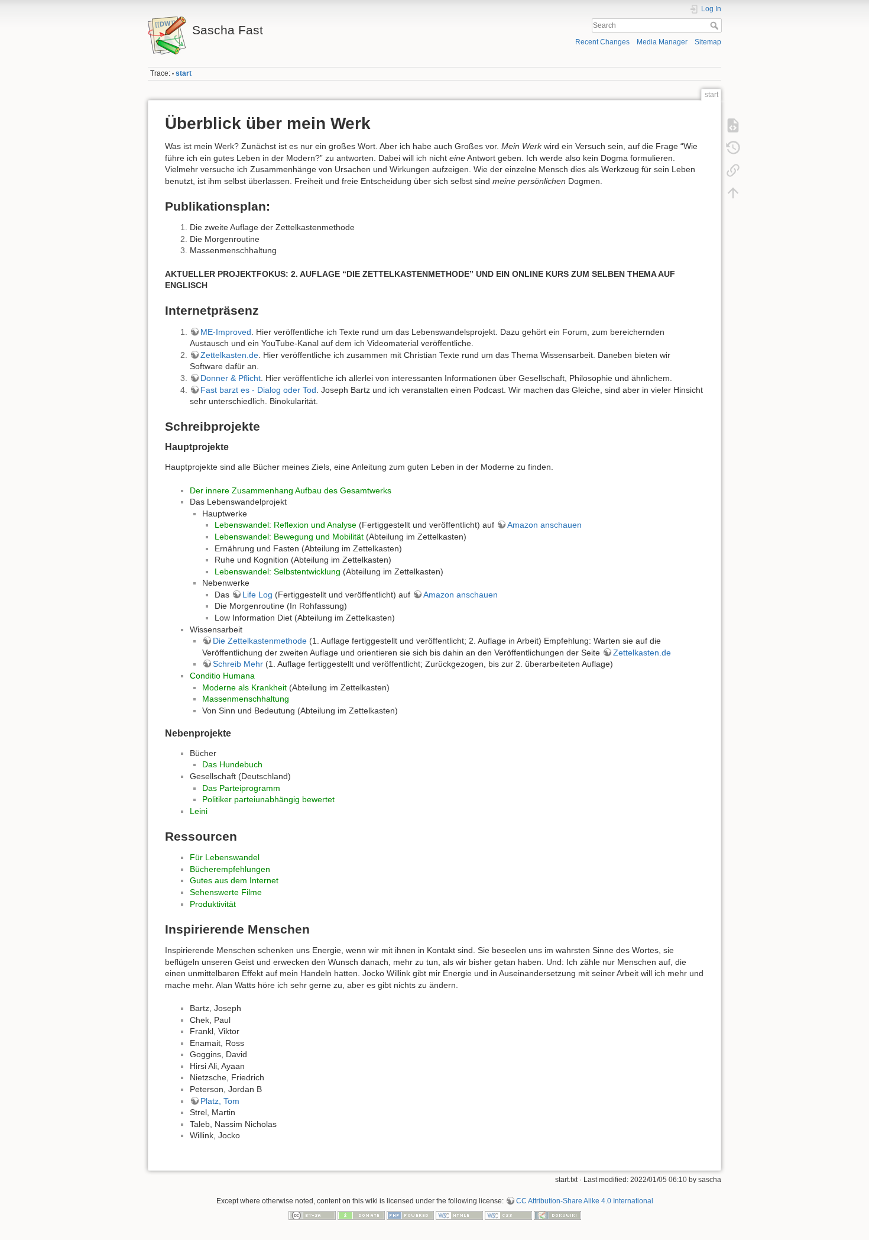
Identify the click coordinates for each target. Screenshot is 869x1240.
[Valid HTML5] (459, 1215)
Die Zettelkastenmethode (260, 640)
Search (715, 25)
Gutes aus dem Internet (234, 880)
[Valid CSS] (508, 1215)
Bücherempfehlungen (230, 869)
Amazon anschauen (544, 524)
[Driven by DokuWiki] (557, 1215)
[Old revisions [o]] (733, 148)
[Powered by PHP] (410, 1215)
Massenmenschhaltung (245, 698)
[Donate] (361, 1215)
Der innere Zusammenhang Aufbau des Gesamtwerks (290, 490)
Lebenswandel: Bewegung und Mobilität (289, 536)
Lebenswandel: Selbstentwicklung (278, 571)
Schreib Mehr (238, 664)
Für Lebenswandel (225, 857)
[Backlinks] (733, 170)
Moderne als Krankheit (244, 687)
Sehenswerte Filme (226, 892)
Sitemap (708, 42)
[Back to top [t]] (733, 193)
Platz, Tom (219, 1101)
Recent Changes (602, 42)
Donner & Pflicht (230, 378)
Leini (198, 811)
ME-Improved (225, 332)
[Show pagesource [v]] (733, 125)
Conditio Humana (222, 675)
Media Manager (662, 42)
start (184, 73)
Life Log (257, 594)
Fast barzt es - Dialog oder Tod (258, 390)
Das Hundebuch (232, 764)
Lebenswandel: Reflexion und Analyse (285, 524)
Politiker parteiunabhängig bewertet (268, 799)
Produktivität (213, 904)
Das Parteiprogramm (241, 788)
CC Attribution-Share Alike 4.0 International (584, 1201)
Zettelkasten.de (229, 355)
